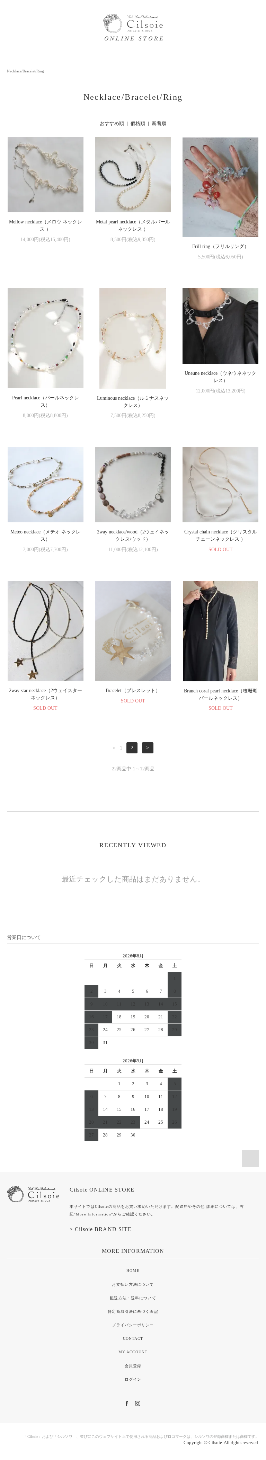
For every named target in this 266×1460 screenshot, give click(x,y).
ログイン (133, 1379)
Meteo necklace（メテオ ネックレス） (45, 535)
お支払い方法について (133, 1284)
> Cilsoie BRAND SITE (101, 1229)
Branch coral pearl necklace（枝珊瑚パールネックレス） (220, 694)
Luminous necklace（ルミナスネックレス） (133, 402)
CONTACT (133, 1338)
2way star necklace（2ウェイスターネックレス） (45, 694)
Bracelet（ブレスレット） (133, 690)
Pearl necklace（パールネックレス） (45, 401)
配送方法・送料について (133, 1298)
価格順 (138, 123)
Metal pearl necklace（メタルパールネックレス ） (133, 225)
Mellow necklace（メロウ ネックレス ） (45, 225)
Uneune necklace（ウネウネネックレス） (220, 377)
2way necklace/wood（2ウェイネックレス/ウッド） (133, 535)
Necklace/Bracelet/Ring (25, 71)
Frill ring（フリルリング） (220, 246)
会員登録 (133, 1366)
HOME (132, 1270)
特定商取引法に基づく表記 (133, 1311)
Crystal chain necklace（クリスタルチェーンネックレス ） (220, 535)
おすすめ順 (112, 123)
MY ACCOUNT (133, 1352)
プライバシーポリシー (133, 1325)
